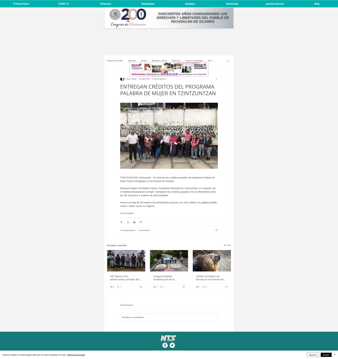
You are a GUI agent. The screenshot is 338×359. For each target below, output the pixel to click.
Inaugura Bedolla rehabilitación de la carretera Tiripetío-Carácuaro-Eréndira (164, 278)
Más (210, 61)
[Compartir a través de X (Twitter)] (128, 222)
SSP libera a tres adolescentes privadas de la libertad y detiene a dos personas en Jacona (125, 278)
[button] (227, 61)
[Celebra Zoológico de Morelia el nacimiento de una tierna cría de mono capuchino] (212, 260)
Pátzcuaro (176, 61)
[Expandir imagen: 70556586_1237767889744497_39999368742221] (169, 136)
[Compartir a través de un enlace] (141, 222)
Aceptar (326, 354)
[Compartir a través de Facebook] (121, 222)
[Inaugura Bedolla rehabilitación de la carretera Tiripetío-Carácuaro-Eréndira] (169, 260)
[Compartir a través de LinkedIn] (134, 222)
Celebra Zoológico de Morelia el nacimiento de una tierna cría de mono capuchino (210, 278)
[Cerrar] (334, 355)
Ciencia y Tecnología (194, 61)
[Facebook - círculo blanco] (165, 345)
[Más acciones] (216, 78)
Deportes (132, 61)
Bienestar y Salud (159, 61)
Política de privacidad (76, 354)
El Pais (144, 61)
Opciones (313, 354)
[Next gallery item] (214, 135)
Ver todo (227, 245)
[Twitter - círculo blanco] (172, 345)
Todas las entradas (115, 61)
